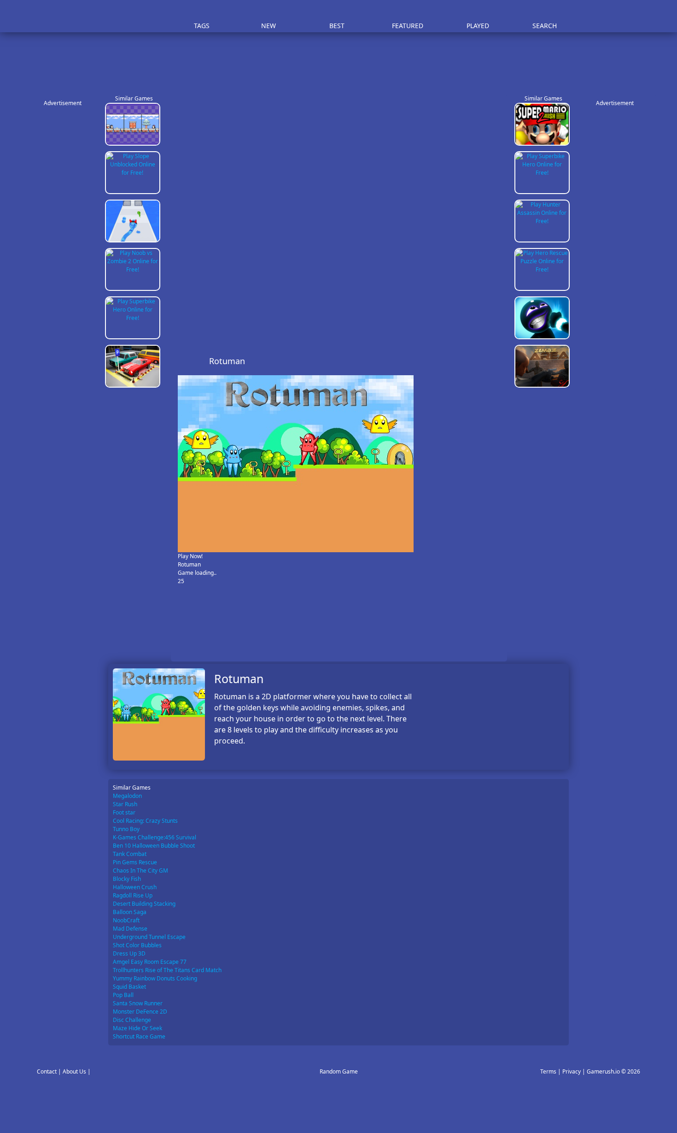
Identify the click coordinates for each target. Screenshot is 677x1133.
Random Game (339, 1071)
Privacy (571, 1071)
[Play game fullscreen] (479, 361)
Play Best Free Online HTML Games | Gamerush (133, 16)
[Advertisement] (343, 60)
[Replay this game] (495, 361)
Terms (548, 1071)
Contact (47, 1071)
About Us (74, 1071)
